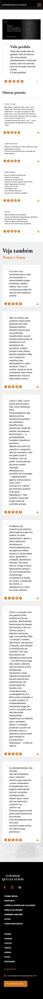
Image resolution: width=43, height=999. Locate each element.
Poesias (8, 939)
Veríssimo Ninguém (13, 914)
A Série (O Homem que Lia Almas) (19, 905)
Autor (7, 919)
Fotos (7, 957)
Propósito (9, 901)
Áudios (7, 952)
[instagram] (12, 887)
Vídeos (7, 948)
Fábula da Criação (13, 910)
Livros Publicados (13, 924)
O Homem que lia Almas (14, 4)
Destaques (9, 962)
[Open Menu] (39, 5)
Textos (7, 943)
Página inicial (11, 896)
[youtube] (19, 887)
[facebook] (4, 887)
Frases (7, 934)
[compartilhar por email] (22, 81)
